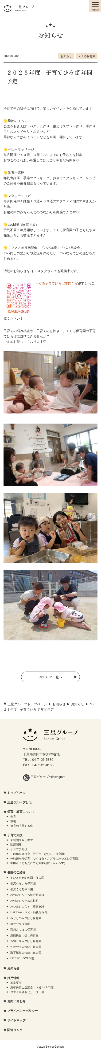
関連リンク (15, 1029)
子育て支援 (15, 835)
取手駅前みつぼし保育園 (25, 952)
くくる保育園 (86, 56)
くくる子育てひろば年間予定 (56, 283)
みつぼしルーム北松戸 (24, 900)
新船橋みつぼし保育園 (24, 935)
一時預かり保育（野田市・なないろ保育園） (38, 854)
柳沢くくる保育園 (21, 889)
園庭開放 (16, 844)
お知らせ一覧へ (50, 676)
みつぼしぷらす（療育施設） (28, 906)
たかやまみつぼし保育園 (25, 947)
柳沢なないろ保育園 (23, 883)
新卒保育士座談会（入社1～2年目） (33, 987)
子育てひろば (18, 849)
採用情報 (13, 977)
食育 (13, 816)
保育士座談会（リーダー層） (28, 992)
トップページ (16, 792)
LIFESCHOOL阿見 (22, 958)
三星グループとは (19, 802)
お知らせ (66, 56)
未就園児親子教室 (21, 840)
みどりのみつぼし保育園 (25, 918)
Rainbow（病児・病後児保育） (30, 912)
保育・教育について (21, 811)
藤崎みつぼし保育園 (23, 929)
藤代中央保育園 (20, 924)
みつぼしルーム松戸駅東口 (27, 895)
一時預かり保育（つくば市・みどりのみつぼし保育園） (45, 858)
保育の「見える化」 (23, 826)
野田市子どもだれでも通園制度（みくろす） (38, 863)
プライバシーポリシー (22, 1010)
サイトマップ (16, 1020)
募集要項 (16, 982)
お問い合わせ (16, 1001)
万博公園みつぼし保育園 (25, 941)
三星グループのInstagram (47, 776)
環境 (13, 821)
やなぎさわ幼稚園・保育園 (27, 877)
